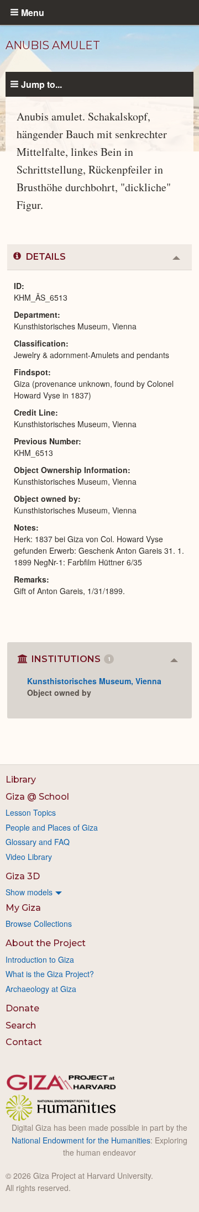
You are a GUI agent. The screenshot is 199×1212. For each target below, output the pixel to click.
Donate (22, 1008)
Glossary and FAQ (38, 841)
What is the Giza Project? (50, 973)
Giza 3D (23, 876)
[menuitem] (99, 892)
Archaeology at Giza (41, 988)
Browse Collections (39, 923)
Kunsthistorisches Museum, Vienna (94, 680)
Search (21, 1025)
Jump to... (41, 84)
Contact (24, 1042)
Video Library (29, 856)
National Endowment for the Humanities (81, 1140)
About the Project (46, 943)
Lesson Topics (31, 812)
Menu (32, 12)
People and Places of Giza (52, 827)
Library (21, 779)
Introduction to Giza (40, 959)
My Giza (23, 908)
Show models (29, 892)
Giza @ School (37, 796)
